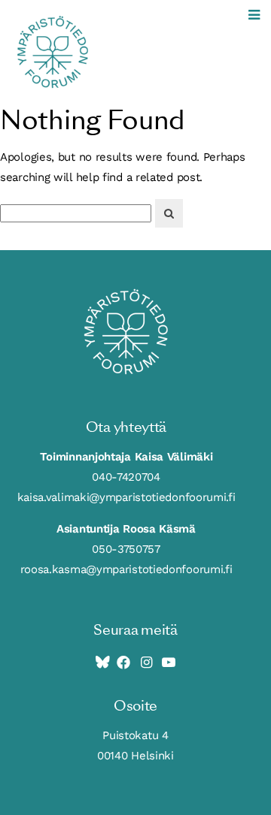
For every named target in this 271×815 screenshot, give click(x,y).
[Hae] (169, 213)
